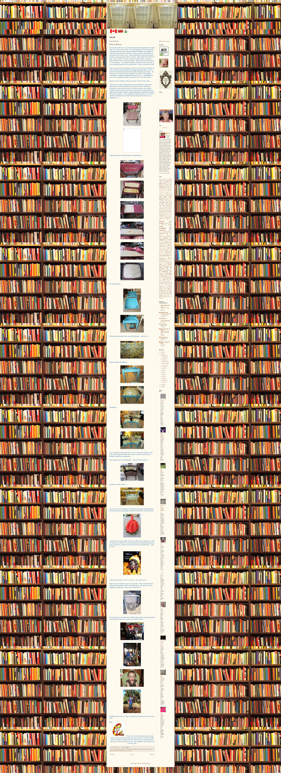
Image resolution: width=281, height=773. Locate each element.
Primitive (161, 264)
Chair (123, 749)
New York (161, 253)
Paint (160, 255)
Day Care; (166, 208)
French (167, 219)
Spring (170, 282)
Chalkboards (161, 195)
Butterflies (162, 192)
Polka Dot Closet (163, 261)
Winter (160, 296)
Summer (166, 283)
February (164, 380)
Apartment (168, 180)
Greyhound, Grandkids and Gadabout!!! (162, 508)
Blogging (161, 186)
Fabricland (136, 749)
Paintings (167, 255)
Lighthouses (164, 246)
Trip (162, 291)
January (163, 382)
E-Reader (170, 211)
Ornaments (168, 253)
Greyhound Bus (163, 233)
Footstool (167, 218)
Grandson (150, 749)
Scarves (168, 276)
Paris (160, 256)
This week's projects (162, 714)
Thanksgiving (161, 286)
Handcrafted (169, 236)
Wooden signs (167, 296)
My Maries (161, 252)
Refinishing (165, 271)
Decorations (162, 209)
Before (116, 749)
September (164, 366)
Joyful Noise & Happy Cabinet (162, 435)
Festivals (166, 215)
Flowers (160, 218)
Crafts (162, 204)
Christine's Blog (164, 312)
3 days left (163, 344)
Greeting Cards (167, 231)
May (163, 374)
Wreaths (160, 298)
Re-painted (161, 268)
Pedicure (168, 256)
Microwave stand (168, 249)
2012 (162, 384)
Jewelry (167, 242)
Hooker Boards (169, 240)
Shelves (160, 280)
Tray (165, 289)
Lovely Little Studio (162, 248)
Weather (161, 295)
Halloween (161, 236)
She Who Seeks (164, 337)
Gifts (163, 224)
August (163, 368)
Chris (169, 133)
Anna (163, 180)
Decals (170, 208)
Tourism (160, 289)
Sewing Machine (167, 277)
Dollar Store (163, 211)
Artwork (167, 182)
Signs (165, 280)
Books (170, 186)
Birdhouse (161, 185)
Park (164, 256)
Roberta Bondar (164, 274)
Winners (168, 295)
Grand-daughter (141, 749)
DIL (171, 209)
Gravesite (160, 231)
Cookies (162, 201)
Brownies (160, 189)
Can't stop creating (162, 545)
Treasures (170, 289)
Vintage (162, 292)
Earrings (162, 212)
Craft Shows (162, 202)
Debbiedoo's (163, 318)
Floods (170, 215)
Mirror (162, 251)
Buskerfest (170, 190)
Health (111, 750)
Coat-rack (170, 199)
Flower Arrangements (165, 217)
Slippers (169, 280)
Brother (169, 188)
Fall (169, 214)
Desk (168, 209)
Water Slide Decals (166, 293)
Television (168, 285)
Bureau (165, 189)
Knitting (168, 243)
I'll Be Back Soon (164, 338)
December (164, 356)
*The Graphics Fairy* (163, 179)
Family (160, 215)
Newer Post (112, 754)
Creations (160, 207)
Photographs (161, 258)
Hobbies (163, 240)
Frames (160, 220)
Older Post (152, 754)
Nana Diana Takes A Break (165, 329)
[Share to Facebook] (127, 747)
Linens (169, 246)
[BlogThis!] (124, 747)
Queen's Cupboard (164, 267)
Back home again (165, 363)
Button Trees (168, 192)
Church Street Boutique (128, 749)
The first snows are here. (162, 401)
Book (166, 186)
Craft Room (168, 201)
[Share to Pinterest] (128, 747)
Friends (161, 221)
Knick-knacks (162, 243)
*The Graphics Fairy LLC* (165, 306)
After (114, 749)
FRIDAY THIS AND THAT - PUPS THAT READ (165, 332)
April (163, 376)
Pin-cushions (168, 259)
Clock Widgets (165, 127)
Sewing (160, 277)
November (164, 357)
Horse (162, 242)
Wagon (166, 292)
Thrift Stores (129, 750)
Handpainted (162, 239)
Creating (167, 205)
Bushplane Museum (162, 190)
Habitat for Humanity (164, 234)
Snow (160, 282)
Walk (170, 292)
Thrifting (168, 288)
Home (132, 754)
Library (170, 245)
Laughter (164, 245)
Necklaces (168, 252)
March (163, 378)
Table (170, 283)
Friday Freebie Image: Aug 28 (165, 308)
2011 (162, 386)
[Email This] (122, 747)
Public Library (165, 265)
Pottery (170, 261)
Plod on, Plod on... (166, 361)
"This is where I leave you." (162, 575)
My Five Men (164, 324)
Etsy (171, 212)
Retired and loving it (123, 7)
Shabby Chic (121, 750)
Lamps (160, 245)
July (163, 370)
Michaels (161, 249)
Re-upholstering (116, 750)
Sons (165, 282)
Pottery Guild (162, 262)
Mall (168, 248)
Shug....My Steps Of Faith (165, 342)
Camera (160, 193)
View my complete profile (164, 173)
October (164, 360)
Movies (167, 251)
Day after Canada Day (161, 471)
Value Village (169, 291)
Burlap (169, 189)
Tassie (125, 750)
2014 (162, 352)
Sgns (160, 279)
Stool (161, 283)
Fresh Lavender (164, 325)
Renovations (161, 273)
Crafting (170, 202)
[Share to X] (125, 747)
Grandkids (146, 749)
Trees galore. (161, 609)
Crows (165, 207)
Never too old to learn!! (161, 643)
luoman (139, 763)
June (163, 372)
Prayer (168, 262)
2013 (162, 354)
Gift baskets (169, 223)
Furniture (161, 223)
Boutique (120, 749)
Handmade (165, 237)
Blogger (148, 763)
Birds (167, 185)
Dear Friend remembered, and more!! (162, 679)
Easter (167, 212)
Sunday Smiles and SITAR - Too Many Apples (166, 314)
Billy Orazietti (167, 183)
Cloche (165, 199)
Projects (170, 264)
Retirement (169, 273)
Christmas (169, 195)
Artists (160, 182)
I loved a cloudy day (165, 320)
